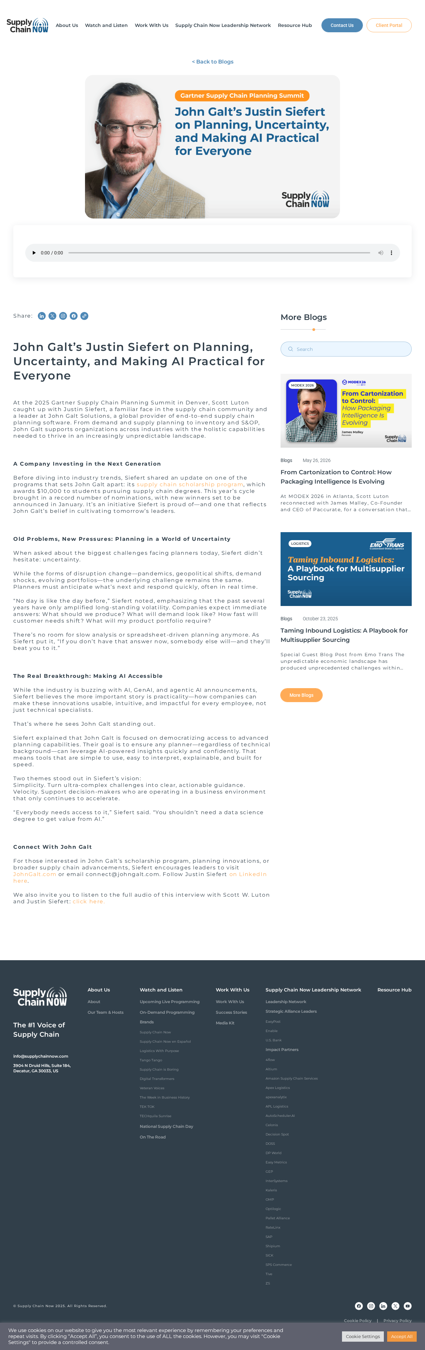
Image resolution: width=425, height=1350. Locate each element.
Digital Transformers (157, 1079)
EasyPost (273, 1021)
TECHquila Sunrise (155, 1116)
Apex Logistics (278, 1088)
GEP (269, 1171)
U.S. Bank (274, 1040)
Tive (269, 1274)
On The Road (153, 1136)
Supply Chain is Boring (159, 1069)
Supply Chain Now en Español (165, 1041)
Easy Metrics (276, 1162)
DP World (274, 1153)
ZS (268, 1283)
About (94, 1001)
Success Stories (231, 1012)
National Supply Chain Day (166, 1126)
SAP (269, 1237)
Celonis (272, 1125)
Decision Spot (277, 1134)
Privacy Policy (397, 1320)
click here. (89, 901)
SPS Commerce (279, 1265)
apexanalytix (276, 1097)
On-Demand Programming (167, 1012)
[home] (27, 25)
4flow (270, 1060)
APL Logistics (277, 1106)
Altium (271, 1069)
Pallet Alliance (278, 1218)
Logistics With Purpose (159, 1051)
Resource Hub (395, 990)
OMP (270, 1199)
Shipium (273, 1246)
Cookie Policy (358, 1320)
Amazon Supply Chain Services (292, 1078)
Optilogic (273, 1209)
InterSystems (277, 1181)
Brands (147, 1021)
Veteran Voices (152, 1088)
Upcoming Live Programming (170, 1001)
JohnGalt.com (34, 874)
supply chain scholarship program (190, 484)
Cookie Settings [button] (363, 1336)
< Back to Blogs (212, 62)
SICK (269, 1255)
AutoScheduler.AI (280, 1116)
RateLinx (273, 1227)
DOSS (270, 1143)
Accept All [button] (402, 1336)
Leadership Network (286, 1001)
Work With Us (230, 1001)
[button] (67, 25)
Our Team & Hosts (106, 1012)
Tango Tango (151, 1060)
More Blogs (301, 695)
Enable (272, 1031)
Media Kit (225, 1022)
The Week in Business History (165, 1097)
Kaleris (271, 1190)
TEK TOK (147, 1107)
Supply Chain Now (155, 1032)
